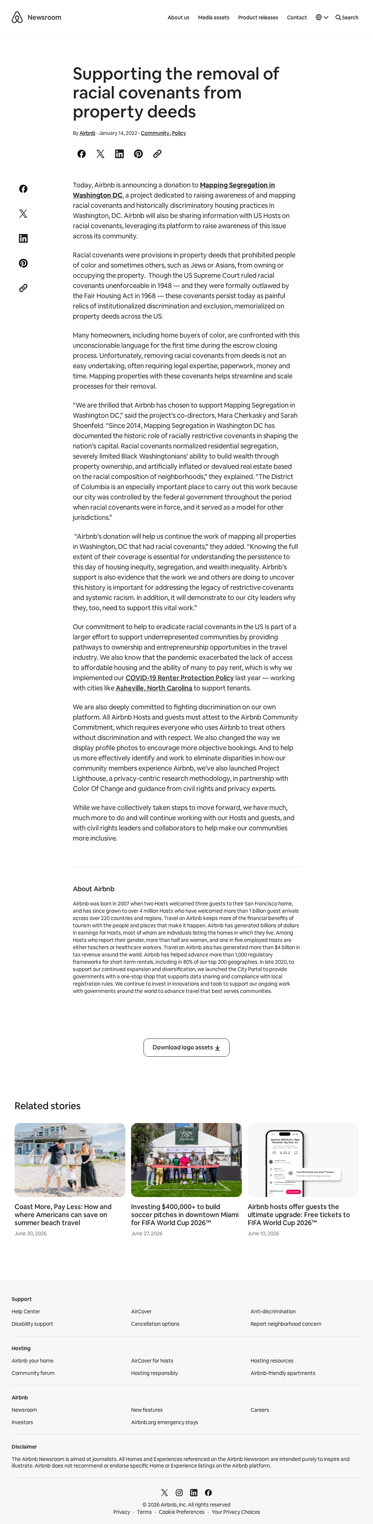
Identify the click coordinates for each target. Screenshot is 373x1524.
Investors (22, 1422)
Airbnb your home (33, 1360)
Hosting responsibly (154, 1373)
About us (178, 17)
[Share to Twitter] (100, 154)
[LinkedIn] (194, 1492)
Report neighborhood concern (286, 1324)
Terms (144, 1512)
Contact (297, 17)
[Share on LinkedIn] (119, 154)
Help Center (26, 1311)
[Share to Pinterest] (138, 154)
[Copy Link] (157, 154)
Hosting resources (272, 1360)
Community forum (33, 1373)
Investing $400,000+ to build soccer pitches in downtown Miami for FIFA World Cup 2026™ (185, 1215)
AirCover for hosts (152, 1360)
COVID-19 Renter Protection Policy (180, 678)
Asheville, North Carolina (154, 688)
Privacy (121, 1512)
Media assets (213, 17)
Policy (179, 133)
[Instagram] (179, 1492)
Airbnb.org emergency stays (164, 1422)
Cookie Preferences (182, 1512)
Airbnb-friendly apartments (283, 1373)
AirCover (141, 1311)
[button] (322, 17)
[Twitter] (164, 1492)
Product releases (258, 17)
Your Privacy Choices (236, 1512)
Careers (260, 1410)
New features (147, 1410)
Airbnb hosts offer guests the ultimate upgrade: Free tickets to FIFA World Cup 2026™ (299, 1215)
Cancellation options (155, 1324)
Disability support (32, 1324)
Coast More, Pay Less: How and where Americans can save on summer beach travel (63, 1215)
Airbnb (87, 133)
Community (155, 133)
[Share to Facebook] (81, 154)
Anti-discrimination (273, 1311)
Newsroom (44, 17)
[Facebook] (208, 1492)
